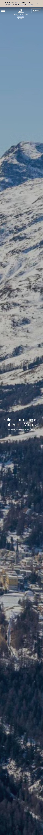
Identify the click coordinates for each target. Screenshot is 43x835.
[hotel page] (20, 10)
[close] (37, 3)
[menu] (3, 11)
